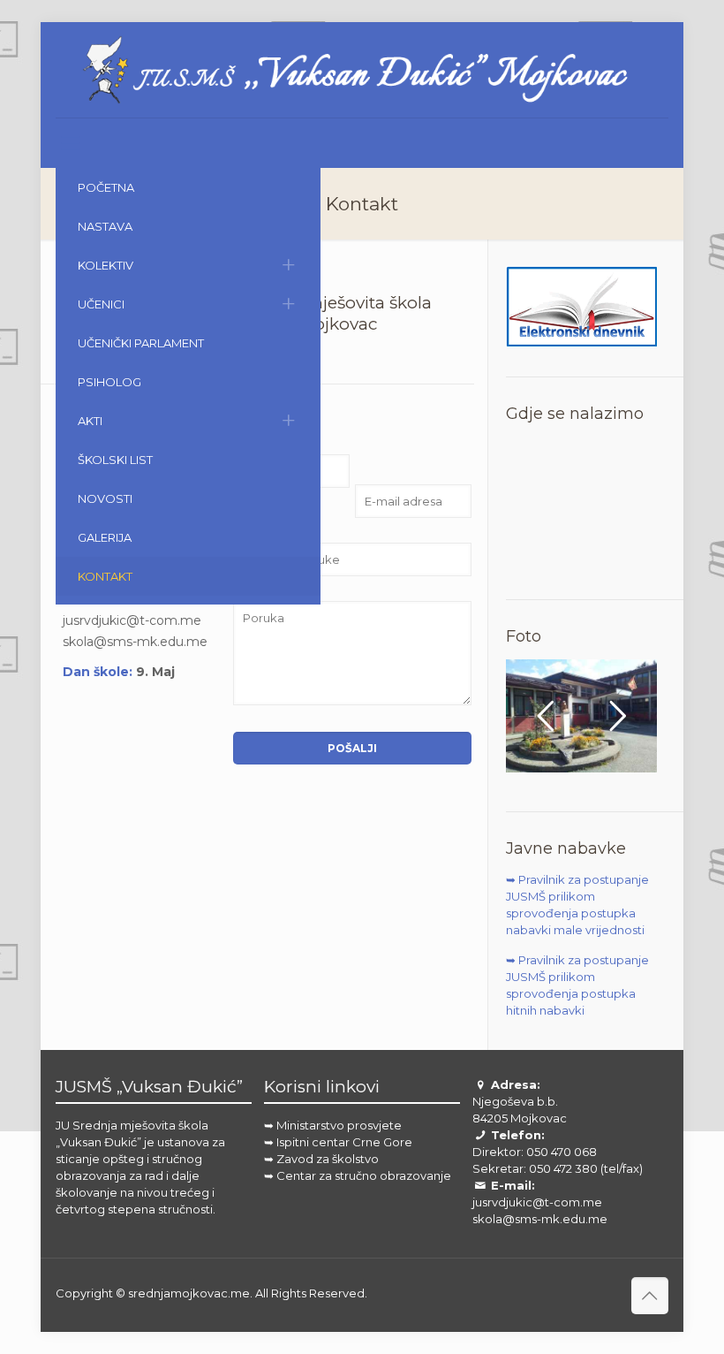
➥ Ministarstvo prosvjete (333, 1125)
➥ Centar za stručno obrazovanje (357, 1175)
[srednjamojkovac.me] (362, 70)
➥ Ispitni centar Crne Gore (338, 1142)
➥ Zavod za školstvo (321, 1159)
